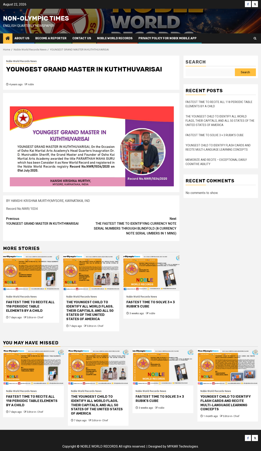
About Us (21, 38)
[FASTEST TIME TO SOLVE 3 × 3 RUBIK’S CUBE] (151, 272)
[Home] (8, 39)
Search (196, 62)
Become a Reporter (50, 38)
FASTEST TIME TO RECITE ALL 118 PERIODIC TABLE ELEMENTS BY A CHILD (30, 306)
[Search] (255, 38)
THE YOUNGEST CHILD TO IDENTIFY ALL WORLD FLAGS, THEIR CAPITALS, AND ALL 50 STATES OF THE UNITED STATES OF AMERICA (90, 310)
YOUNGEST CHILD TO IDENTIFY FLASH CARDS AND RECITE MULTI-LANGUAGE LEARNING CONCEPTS (225, 403)
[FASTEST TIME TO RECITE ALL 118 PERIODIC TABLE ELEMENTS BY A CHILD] (31, 272)
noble (31, 84)
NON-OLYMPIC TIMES (36, 18)
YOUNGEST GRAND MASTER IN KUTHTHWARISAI (42, 221)
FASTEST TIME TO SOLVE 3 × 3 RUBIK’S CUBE (215, 135)
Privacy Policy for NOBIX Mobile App (167, 38)
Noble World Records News (21, 61)
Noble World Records (115, 38)
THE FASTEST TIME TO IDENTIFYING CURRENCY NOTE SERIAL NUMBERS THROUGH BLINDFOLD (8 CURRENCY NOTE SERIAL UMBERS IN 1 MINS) (135, 226)
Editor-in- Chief (35, 317)
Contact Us (81, 38)
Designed (155, 446)
